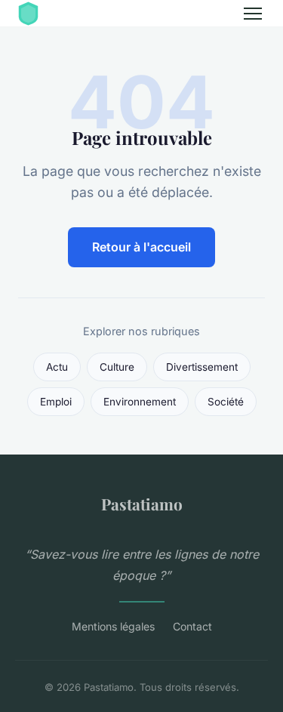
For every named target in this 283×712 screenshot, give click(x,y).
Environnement (139, 402)
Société (226, 402)
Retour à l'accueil (141, 246)
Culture (117, 367)
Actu (57, 367)
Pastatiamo (142, 503)
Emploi (56, 402)
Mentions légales (113, 626)
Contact (192, 626)
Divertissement (202, 367)
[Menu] (253, 14)
